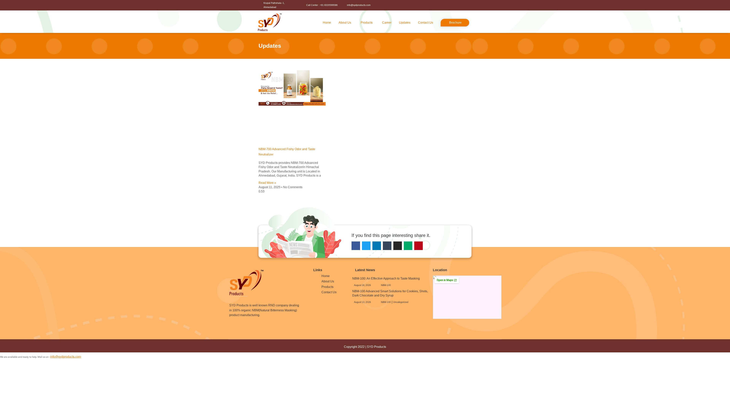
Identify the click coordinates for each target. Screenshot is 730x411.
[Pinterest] (418, 245)
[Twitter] (366, 245)
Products (367, 22)
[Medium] (408, 245)
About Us (345, 22)
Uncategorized (400, 302)
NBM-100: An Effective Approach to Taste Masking (386, 278)
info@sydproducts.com (65, 356)
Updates (404, 22)
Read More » (267, 182)
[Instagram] (397, 245)
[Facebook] (356, 245)
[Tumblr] (387, 245)
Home (327, 22)
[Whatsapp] (250, 326)
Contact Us (425, 22)
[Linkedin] (376, 245)
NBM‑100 (386, 285)
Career (386, 22)
